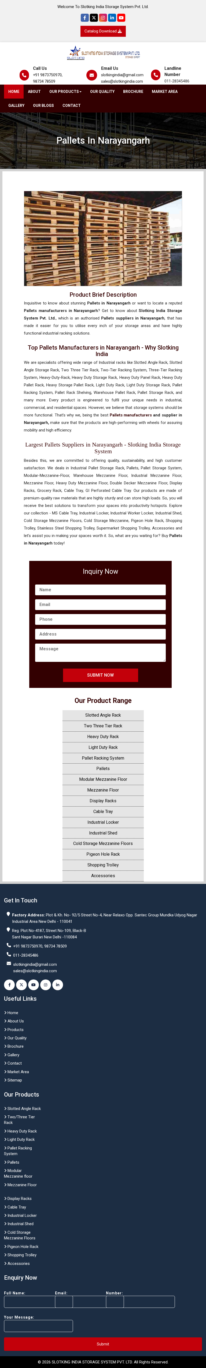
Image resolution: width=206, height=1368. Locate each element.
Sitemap (14, 1080)
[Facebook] (85, 18)
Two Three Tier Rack (103, 725)
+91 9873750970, (47, 75)
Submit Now (100, 675)
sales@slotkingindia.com (122, 81)
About (34, 91)
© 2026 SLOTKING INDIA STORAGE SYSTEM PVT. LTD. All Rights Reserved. (103, 1362)
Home (13, 91)
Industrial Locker (103, 822)
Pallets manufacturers (131, 415)
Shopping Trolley (103, 865)
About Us (15, 1021)
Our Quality (102, 91)
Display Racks (103, 800)
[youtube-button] (33, 984)
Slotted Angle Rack (103, 715)
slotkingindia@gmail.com (122, 75)
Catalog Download (101, 31)
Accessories (103, 875)
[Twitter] (94, 18)
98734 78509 (44, 81)
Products (15, 1029)
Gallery (16, 105)
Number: (114, 1293)
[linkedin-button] (57, 984)
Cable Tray (103, 811)
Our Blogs (43, 105)
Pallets (103, 768)
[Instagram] (103, 18)
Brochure (133, 91)
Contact (71, 105)
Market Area (165, 91)
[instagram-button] (45, 984)
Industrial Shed (103, 833)
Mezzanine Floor (103, 790)
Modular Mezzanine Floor (103, 779)
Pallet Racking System (103, 758)
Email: (61, 1293)
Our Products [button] (64, 91)
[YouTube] (121, 18)
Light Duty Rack (103, 747)
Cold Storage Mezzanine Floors (103, 843)
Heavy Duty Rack (103, 736)
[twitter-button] (21, 984)
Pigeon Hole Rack (103, 854)
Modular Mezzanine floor (18, 1173)
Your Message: (19, 1317)
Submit (103, 1344)
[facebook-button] (9, 984)
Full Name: (14, 1293)
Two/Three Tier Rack (19, 1120)
